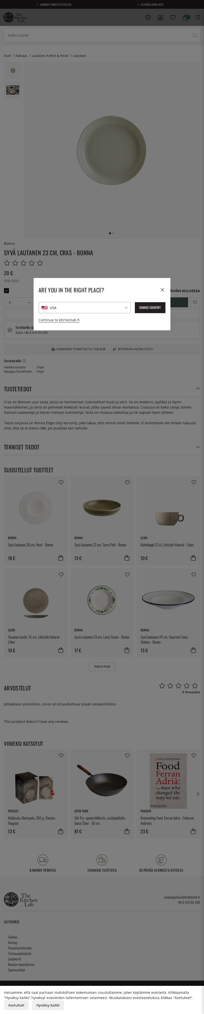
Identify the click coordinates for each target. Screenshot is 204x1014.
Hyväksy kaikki (48, 1005)
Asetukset (16, 1005)
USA (53, 307)
